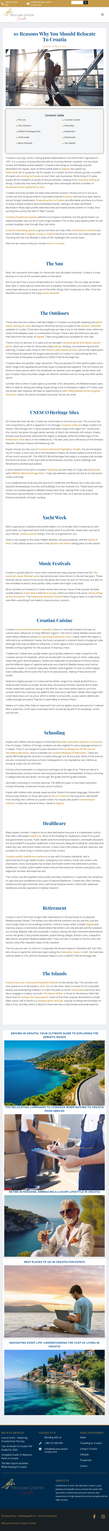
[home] (18, 15)
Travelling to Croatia (91, 1443)
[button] (102, 14)
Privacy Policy (8, 1515)
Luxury (83, 1465)
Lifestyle (84, 1454)
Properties (85, 1460)
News (83, 1437)
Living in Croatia (88, 1448)
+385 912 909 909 (53, 1443)
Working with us (53, 1437)
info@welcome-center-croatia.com (56, 1450)
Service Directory (47, 1515)
